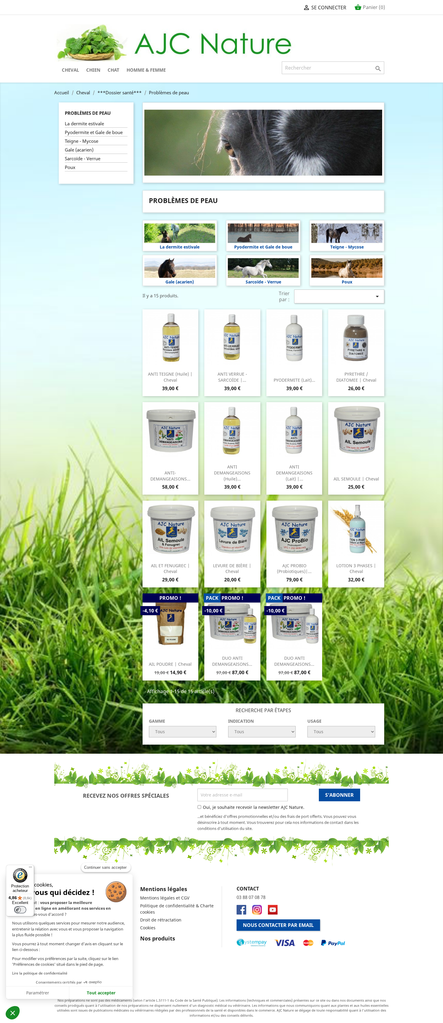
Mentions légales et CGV (164, 898)
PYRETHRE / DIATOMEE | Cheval (356, 377)
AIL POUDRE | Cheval (170, 664)
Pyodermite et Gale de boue (94, 132)
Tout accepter (101, 993)
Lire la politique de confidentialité (40, 973)
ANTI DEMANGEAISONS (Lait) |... (294, 473)
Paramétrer (37, 993)
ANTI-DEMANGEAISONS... (170, 476)
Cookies (148, 928)
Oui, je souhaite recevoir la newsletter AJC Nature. (253, 807)
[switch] (20, 909)
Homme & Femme (146, 70)
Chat (113, 70)
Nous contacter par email (278, 925)
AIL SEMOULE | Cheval (356, 479)
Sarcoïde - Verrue (82, 158)
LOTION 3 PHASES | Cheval (356, 568)
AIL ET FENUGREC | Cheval (170, 568)
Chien (93, 70)
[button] (12, 1013)
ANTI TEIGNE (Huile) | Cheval (170, 377)
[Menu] (30, 868)
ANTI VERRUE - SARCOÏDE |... (232, 377)
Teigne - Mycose (81, 141)
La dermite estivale (84, 123)
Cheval (70, 70)
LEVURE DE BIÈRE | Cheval (232, 568)
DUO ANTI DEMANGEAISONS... (232, 661)
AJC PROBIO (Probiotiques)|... (294, 568)
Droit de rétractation (160, 920)
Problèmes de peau (88, 113)
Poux (70, 167)
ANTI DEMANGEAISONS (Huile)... (232, 473)
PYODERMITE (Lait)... (294, 380)
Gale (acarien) (79, 150)
